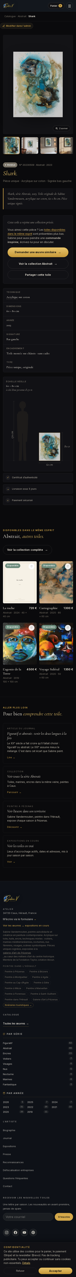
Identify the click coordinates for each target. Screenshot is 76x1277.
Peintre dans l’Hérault (16, 999)
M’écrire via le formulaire (19, 919)
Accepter (55, 1270)
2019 (37, 1111)
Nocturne (37, 1074)
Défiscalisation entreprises (18, 1170)
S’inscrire (64, 1216)
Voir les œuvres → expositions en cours (26, 925)
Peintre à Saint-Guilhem (43, 993)
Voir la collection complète (27, 549)
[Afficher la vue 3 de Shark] (48, 145)
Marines (37, 1079)
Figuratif (37, 1043)
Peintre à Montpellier (16, 977)
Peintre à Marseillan (36, 988)
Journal (7, 1138)
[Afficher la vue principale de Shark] (11, 145)
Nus (37, 1068)
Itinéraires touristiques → (18, 1005)
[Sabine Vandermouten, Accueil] (9, 6)
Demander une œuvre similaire (38, 252)
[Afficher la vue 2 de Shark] (29, 145)
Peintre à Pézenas (15, 971)
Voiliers (37, 1058)
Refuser (20, 1270)
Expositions (9, 1146)
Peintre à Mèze (13, 988)
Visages (37, 1063)
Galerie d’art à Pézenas (45, 999)
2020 (13, 1111)
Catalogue (10, 16)
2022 (37, 1107)
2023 (13, 1107)
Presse (7, 1154)
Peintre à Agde (40, 977)
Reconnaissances (13, 1162)
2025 (37, 1102)
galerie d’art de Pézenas (17, 952)
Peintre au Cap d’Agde (17, 982)
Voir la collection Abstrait (38, 263)
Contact (7, 1186)
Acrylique (12, 297)
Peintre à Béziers (39, 971)
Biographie (9, 1130)
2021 (62, 1107)
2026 (13, 1102)
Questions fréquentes (15, 1178)
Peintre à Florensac (15, 993)
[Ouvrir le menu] (69, 5)
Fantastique (37, 1084)
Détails (26, 1263)
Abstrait (22, 16)
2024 (62, 1102)
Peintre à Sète (41, 982)
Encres (37, 1053)
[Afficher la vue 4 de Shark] (67, 145)
